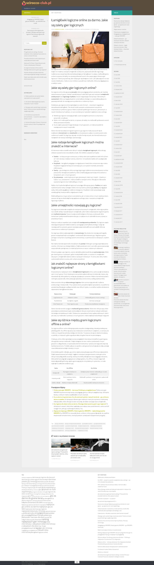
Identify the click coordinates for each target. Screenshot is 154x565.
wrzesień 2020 (119, 163)
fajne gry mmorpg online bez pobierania (73, 423)
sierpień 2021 (118, 137)
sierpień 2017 (118, 218)
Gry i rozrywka (56, 13)
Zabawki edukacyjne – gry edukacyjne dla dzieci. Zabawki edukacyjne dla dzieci (121, 40)
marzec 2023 (118, 115)
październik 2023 (119, 93)
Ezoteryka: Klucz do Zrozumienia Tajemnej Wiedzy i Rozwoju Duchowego (121, 233)
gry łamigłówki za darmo (87, 423)
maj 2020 (117, 170)
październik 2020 (119, 159)
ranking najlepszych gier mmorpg (35, 520)
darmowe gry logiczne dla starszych (43, 477)
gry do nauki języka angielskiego (44, 487)
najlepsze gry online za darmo (58, 428)
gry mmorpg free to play (38, 494)
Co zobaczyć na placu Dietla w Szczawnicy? (108, 549)
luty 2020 (117, 174)
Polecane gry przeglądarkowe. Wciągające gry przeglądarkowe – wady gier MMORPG (122, 34)
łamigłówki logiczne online (83, 425)
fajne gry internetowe (59, 423)
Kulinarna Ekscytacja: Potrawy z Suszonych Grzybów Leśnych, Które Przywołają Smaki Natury (35, 124)
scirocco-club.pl (59, 29)
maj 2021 (117, 141)
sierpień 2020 (118, 166)
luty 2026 (117, 74)
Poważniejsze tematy (120, 64)
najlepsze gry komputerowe (96, 425)
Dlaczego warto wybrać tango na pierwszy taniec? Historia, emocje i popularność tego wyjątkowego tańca (35, 109)
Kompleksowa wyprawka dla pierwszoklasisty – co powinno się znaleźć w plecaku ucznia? (35, 116)
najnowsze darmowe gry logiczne (81, 428)
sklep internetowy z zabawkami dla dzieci (38, 525)
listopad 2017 (118, 211)
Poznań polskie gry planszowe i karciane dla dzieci (37, 516)
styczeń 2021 (118, 155)
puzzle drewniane (35, 520)
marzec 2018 (118, 196)
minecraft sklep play (48, 502)
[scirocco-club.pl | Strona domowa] (37, 3)
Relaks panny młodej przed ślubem (106, 477)
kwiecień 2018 (118, 192)
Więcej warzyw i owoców (120, 29)
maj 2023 (117, 108)
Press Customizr (41, 564)
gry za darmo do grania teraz (71, 425)
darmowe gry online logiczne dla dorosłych (35, 479)
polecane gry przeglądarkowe (58, 430)
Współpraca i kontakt (29, 8)
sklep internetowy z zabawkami (36, 523)
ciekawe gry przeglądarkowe (27, 477)
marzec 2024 (118, 86)
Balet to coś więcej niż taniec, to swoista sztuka (109, 530)
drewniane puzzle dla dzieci (45, 482)
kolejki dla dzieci (47, 500)
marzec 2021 (118, 148)
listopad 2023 (118, 89)
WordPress (30, 564)
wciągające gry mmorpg (82, 430)
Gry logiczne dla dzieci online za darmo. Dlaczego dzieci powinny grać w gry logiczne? (80, 404)
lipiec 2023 (118, 100)
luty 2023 (117, 119)
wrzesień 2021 (119, 133)
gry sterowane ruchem (38, 496)
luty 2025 (117, 78)
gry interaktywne (35, 489)
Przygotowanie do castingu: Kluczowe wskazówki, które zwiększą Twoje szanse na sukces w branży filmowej (35, 54)
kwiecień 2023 (118, 111)
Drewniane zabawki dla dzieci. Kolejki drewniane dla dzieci (122, 296)
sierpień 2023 (118, 97)
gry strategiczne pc (46, 496)
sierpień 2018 (118, 178)
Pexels (54, 66)
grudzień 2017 (119, 207)
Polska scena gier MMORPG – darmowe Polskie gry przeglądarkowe (75, 390)
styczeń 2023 (118, 122)
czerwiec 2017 (118, 222)
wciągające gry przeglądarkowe (29, 530)
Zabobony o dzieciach (103, 552)
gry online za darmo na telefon (58, 425)
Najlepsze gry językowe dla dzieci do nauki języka (34, 505)
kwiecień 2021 (118, 144)
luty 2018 (117, 200)
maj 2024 (117, 82)
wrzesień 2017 (119, 214)
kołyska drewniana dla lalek (32, 502)
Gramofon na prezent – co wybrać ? (107, 498)
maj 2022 (117, 126)
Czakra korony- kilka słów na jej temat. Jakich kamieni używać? (113, 513)
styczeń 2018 (118, 203)
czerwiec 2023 (118, 104)
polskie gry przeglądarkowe (70, 430)
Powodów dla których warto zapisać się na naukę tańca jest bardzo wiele (79, 455)
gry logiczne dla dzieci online (99, 423)
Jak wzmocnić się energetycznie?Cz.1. (107, 501)
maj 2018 (117, 189)
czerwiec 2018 (118, 185)
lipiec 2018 (118, 181)
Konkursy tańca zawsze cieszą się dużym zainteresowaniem (113, 546)
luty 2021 (117, 152)
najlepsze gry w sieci (69, 428)
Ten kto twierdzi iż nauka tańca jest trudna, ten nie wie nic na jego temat (98, 455)
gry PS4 (31, 496)
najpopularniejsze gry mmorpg (96, 428)
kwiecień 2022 (118, 130)
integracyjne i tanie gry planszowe (34, 500)
